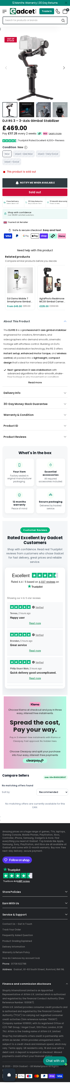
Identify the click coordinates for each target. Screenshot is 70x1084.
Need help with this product (35, 250)
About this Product (17, 321)
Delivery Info (12, 393)
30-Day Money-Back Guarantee (26, 404)
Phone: (6, 963)
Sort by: (6, 792)
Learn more (55, 133)
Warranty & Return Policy (16, 952)
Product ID (11, 426)
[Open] (9, 1074)
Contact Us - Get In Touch (17, 923)
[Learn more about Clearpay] (39, 133)
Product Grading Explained (17, 941)
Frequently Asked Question (17, 935)
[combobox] (31, 20)
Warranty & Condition (19, 415)
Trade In (47, 11)
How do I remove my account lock (21, 958)
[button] (64, 68)
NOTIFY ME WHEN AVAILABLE (37, 182)
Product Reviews (15, 437)
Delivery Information (13, 946)
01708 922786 (18, 963)
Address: (7, 969)
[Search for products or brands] (63, 20)
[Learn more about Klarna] (45, 133)
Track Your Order (11, 929)
